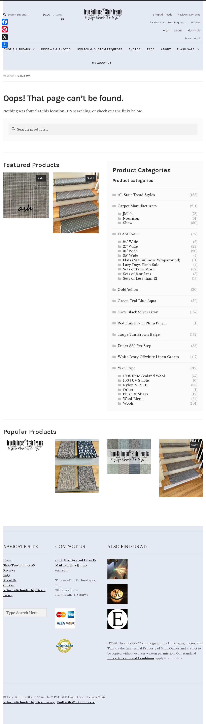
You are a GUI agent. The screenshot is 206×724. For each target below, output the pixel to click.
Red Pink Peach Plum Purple (143, 323)
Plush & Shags (135, 394)
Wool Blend (133, 399)
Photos (195, 22)
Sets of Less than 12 (140, 278)
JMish (128, 214)
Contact (8, 585)
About (178, 30)
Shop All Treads (162, 14)
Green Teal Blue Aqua (137, 301)
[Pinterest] (4, 29)
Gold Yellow (128, 290)
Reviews (9, 570)
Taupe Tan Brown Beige (139, 334)
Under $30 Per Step (134, 346)
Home (10, 75)
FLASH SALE (129, 234)
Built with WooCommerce (76, 702)
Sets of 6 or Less (137, 274)
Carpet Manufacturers (137, 206)
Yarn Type (126, 368)
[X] (4, 37)
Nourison (131, 218)
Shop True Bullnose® (19, 565)
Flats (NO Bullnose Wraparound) (151, 260)
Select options (26, 195)
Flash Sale (193, 30)
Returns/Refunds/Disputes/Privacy (29, 702)
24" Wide (130, 242)
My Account (192, 38)
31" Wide (130, 251)
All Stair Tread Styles (136, 195)
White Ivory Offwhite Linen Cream (148, 357)
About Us (9, 580)
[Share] (4, 45)
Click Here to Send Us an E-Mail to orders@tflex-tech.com (75, 565)
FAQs (166, 30)
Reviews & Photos (189, 14)
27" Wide (130, 246)
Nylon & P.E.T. (135, 385)
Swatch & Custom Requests (168, 22)
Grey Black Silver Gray (138, 312)
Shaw (127, 223)
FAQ (6, 575)
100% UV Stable (136, 380)
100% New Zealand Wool (144, 376)
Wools (128, 403)
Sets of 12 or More (138, 269)
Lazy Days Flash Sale (141, 265)
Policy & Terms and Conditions (130, 658)
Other (128, 390)
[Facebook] (4, 22)
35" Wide (130, 255)
